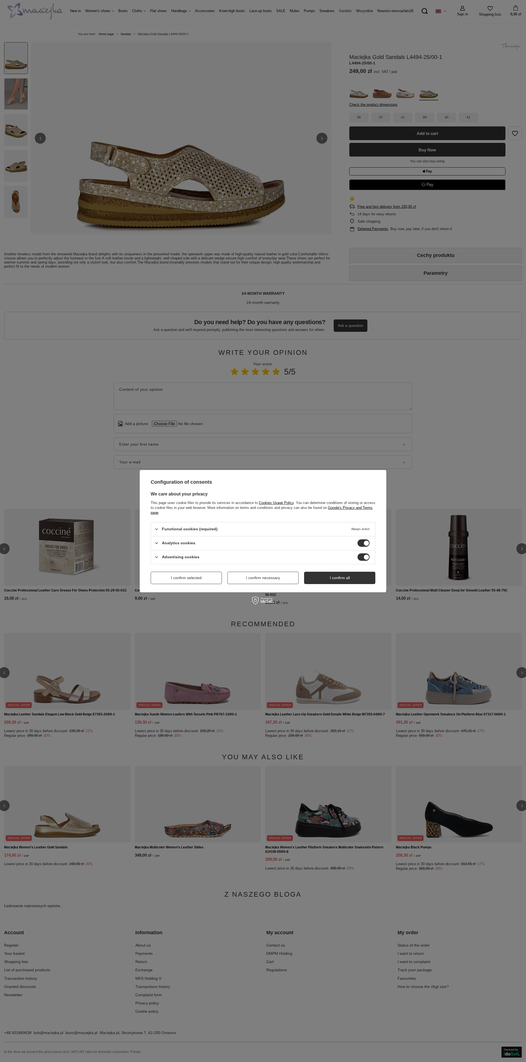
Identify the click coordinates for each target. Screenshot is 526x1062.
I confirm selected (186, 578)
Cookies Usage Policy (276, 502)
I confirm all (340, 578)
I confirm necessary (263, 578)
